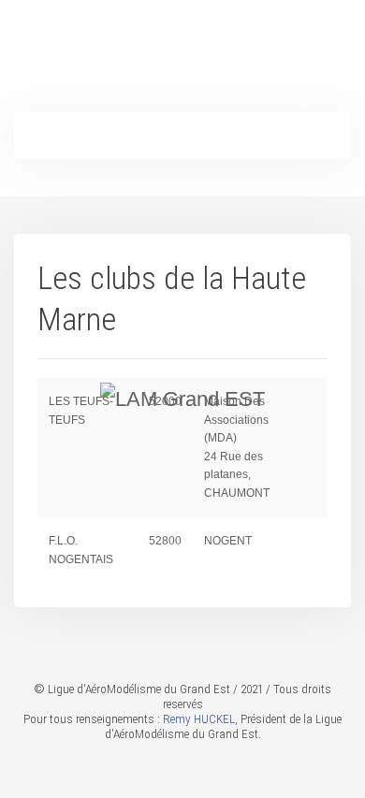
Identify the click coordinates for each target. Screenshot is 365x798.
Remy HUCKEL (199, 719)
